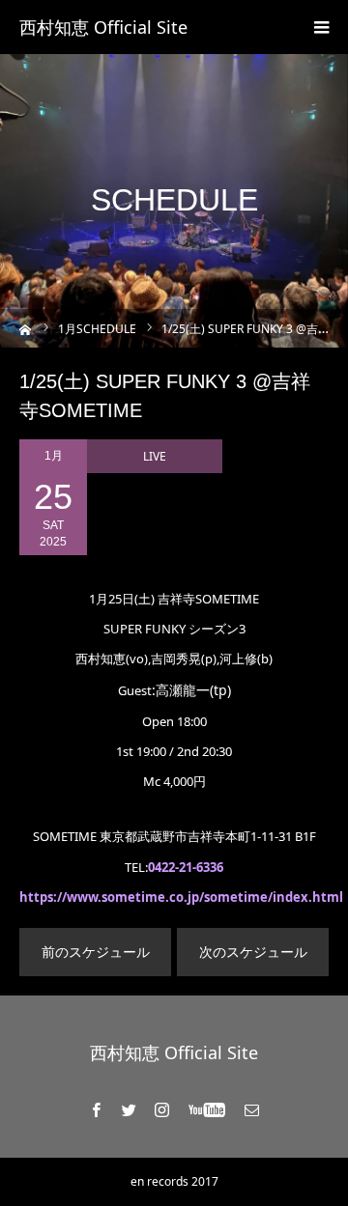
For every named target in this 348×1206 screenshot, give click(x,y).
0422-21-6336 (185, 867)
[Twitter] (129, 1109)
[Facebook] (96, 1109)
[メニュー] (321, 27)
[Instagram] (162, 1109)
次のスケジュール (253, 951)
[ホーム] (25, 328)
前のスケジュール (96, 951)
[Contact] (252, 1109)
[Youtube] (207, 1109)
